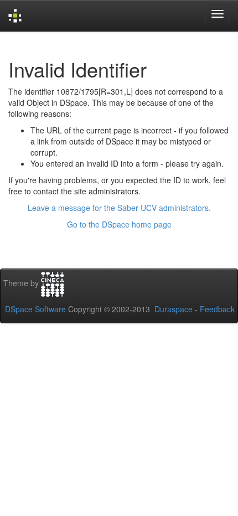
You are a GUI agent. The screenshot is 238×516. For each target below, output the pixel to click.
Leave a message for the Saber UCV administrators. (119, 207)
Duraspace (173, 308)
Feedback (217, 308)
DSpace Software (35, 308)
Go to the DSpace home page (119, 224)
